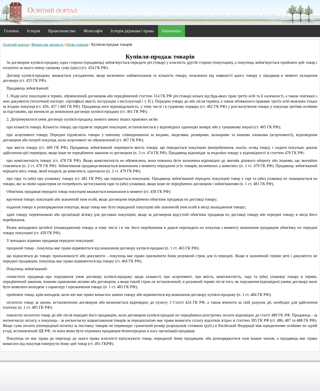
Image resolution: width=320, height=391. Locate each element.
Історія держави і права (132, 31)
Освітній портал (16, 45)
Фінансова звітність (47, 45)
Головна (11, 31)
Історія (33, 31)
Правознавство (62, 31)
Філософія (93, 31)
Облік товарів (77, 45)
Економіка (171, 31)
